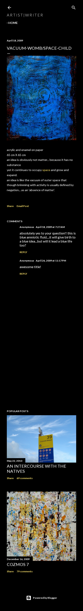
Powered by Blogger (45, 597)
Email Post (23, 206)
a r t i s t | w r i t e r (25, 15)
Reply (23, 252)
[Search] (73, 7)
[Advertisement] (41, 372)
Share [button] (10, 206)
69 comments (25, 478)
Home (13, 23)
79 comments (25, 571)
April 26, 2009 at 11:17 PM (51, 260)
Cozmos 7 (18, 564)
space (46, 170)
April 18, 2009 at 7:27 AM (50, 227)
